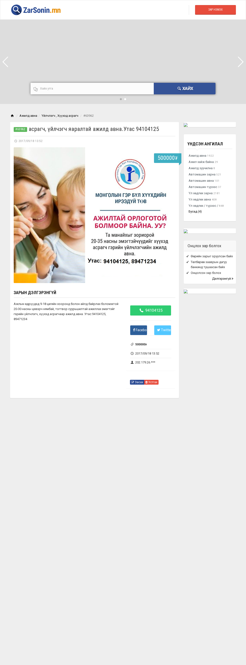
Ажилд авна (28, 115)
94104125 (153, 310)
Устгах (152, 382)
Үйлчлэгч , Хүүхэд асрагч (60, 115)
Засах (138, 382)
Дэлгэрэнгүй (222, 278)
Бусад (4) (195, 211)
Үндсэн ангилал (205, 143)
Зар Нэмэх (215, 9)
